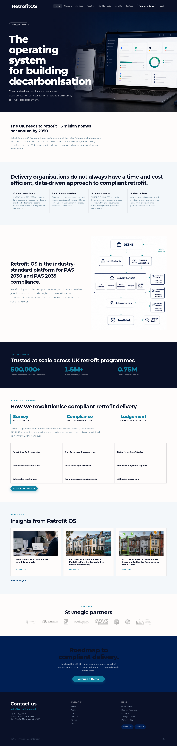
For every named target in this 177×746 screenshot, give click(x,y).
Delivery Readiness (129, 710)
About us (91, 6)
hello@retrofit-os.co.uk (23, 709)
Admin (164, 739)
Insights (118, 6)
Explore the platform (24, 488)
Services (79, 6)
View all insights (18, 580)
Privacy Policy (127, 720)
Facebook (127, 727)
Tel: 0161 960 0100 (18, 714)
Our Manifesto (104, 6)
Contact (129, 6)
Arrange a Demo (146, 6)
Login (162, 6)
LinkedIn (140, 727)
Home (57, 6)
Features (125, 713)
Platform (68, 6)
